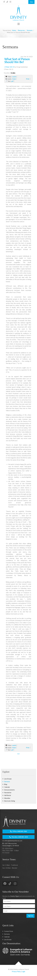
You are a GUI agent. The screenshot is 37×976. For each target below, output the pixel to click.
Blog (5, 784)
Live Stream (8, 779)
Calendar (7, 787)
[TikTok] (7, 2)
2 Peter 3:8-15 (9, 67)
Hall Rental (7, 795)
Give (31, 2)
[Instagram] (10, 2)
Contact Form (8, 931)
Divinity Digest (14, 896)
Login (23, 971)
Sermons (7, 781)
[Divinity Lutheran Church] (18, 13)
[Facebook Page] (4, 2)
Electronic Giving (9, 801)
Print (27, 79)
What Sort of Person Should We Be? (17, 61)
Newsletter (7, 792)
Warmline (7, 798)
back (18, 753)
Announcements (9, 790)
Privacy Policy (16, 971)
